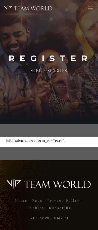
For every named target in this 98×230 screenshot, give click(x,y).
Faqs (37, 200)
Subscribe (60, 208)
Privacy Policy (63, 200)
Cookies (35, 208)
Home (36, 70)
